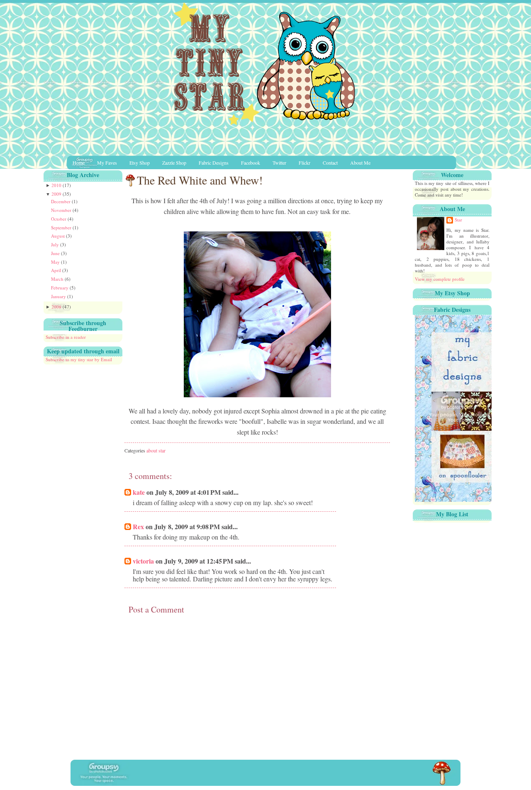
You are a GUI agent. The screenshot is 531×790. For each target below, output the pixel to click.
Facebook (250, 162)
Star (458, 220)
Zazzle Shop (174, 162)
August (58, 236)
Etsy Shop (139, 162)
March (58, 279)
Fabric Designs (214, 162)
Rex (138, 526)
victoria (143, 561)
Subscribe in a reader (66, 337)
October (59, 219)
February (60, 287)
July (55, 244)
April (56, 270)
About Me (360, 162)
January (59, 296)
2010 (57, 185)
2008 (57, 307)
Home (79, 162)
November (62, 210)
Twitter (279, 162)
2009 (57, 194)
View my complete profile (440, 279)
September (62, 227)
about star (156, 450)
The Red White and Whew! (200, 180)
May (56, 262)
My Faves (107, 162)
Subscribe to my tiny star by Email (79, 359)
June (56, 253)
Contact (330, 162)
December (61, 201)
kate (139, 492)
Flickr (304, 162)
